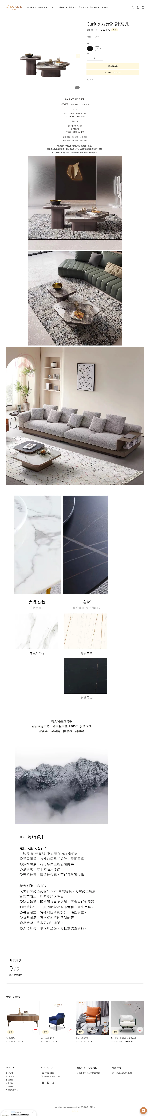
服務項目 (41, 7)
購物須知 (9, 1083)
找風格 (62, 7)
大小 (88, 44)
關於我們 (30, 7)
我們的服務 (10, 1076)
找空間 (71, 7)
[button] (132, 7)
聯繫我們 (105, 7)
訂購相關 (93, 7)
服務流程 (9, 1080)
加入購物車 (113, 66)
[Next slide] (78, 56)
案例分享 (82, 7)
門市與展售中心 (12, 1090)
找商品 (52, 7)
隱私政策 (75, 1111)
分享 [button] (91, 80)
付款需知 (9, 1086)
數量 (88, 53)
